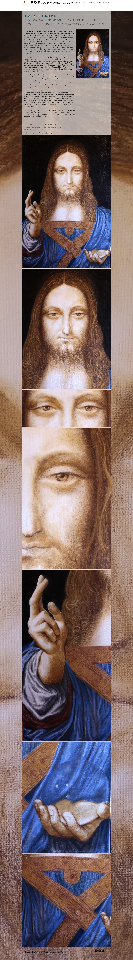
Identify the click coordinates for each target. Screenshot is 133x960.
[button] (83, 2)
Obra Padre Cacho (59, 110)
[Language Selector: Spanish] (26, 2)
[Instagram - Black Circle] (39, 2)
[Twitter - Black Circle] (35, 2)
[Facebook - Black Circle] (32, 2)
